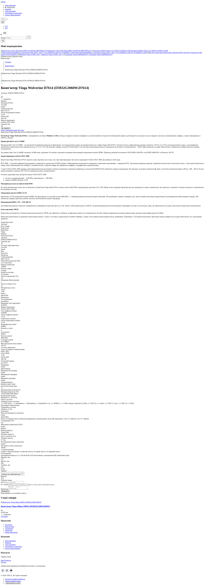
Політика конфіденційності (15, 579)
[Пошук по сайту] (3, 19)
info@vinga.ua (6, 560)
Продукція (11, 7)
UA (6, 26)
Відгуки (21, 130)
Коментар (4, 489)
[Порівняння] (7, 20)
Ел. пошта (4, 484)
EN (6, 28)
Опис (3, 130)
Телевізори (9, 528)
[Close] (3, 41)
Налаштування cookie (13, 583)
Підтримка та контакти (13, 13)
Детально (4, 516)
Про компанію (10, 5)
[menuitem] (105, 26)
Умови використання (13, 581)
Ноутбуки (8, 525)
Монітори (8, 530)
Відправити (5, 491)
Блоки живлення (11, 532)
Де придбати (6, 128)
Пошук (3, 38)
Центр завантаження (12, 15)
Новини (8, 9)
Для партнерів (10, 11)
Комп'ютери (9, 527)
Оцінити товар (6, 480)
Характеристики (11, 130)
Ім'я (2, 482)
